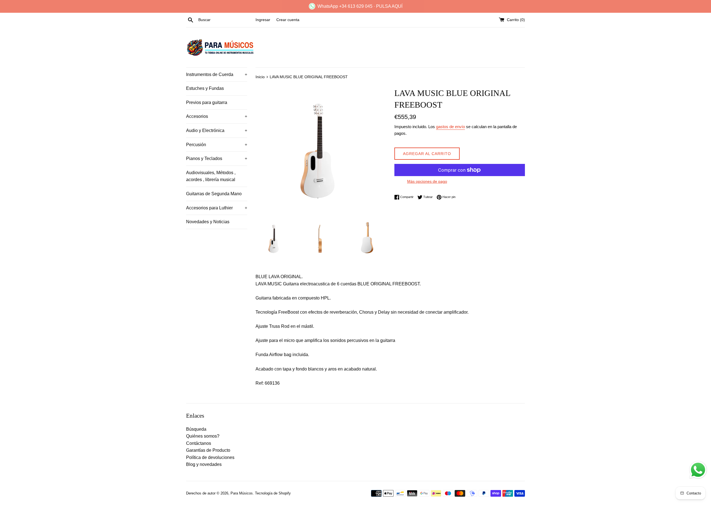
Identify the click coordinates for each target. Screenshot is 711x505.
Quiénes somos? (202, 436)
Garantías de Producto (208, 450)
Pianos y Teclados (216, 158)
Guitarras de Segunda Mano (214, 193)
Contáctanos (198, 443)
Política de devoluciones (210, 457)
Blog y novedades (204, 464)
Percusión (216, 144)
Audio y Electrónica (216, 130)
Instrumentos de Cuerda (216, 74)
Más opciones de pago (427, 181)
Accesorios (216, 116)
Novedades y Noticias (207, 221)
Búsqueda (196, 429)
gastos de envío (450, 126)
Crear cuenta (287, 19)
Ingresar (263, 19)
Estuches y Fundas (205, 88)
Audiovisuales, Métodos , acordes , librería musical (211, 176)
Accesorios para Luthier (216, 207)
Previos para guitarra (206, 102)
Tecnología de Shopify (273, 493)
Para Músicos (242, 493)
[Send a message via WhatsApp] (698, 470)
